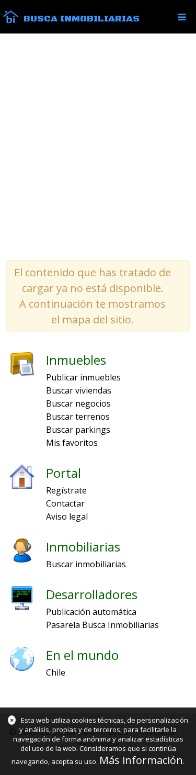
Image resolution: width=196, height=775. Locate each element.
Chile (55, 672)
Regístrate (66, 490)
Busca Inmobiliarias (82, 19)
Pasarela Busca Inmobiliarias (102, 625)
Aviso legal (67, 516)
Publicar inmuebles (83, 377)
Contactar (65, 503)
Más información (141, 760)
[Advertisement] (98, 146)
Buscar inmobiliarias (86, 564)
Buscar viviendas (78, 390)
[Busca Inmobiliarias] (10, 20)
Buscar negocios (78, 403)
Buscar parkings (78, 429)
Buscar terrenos (78, 416)
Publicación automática (91, 611)
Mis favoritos (72, 442)
